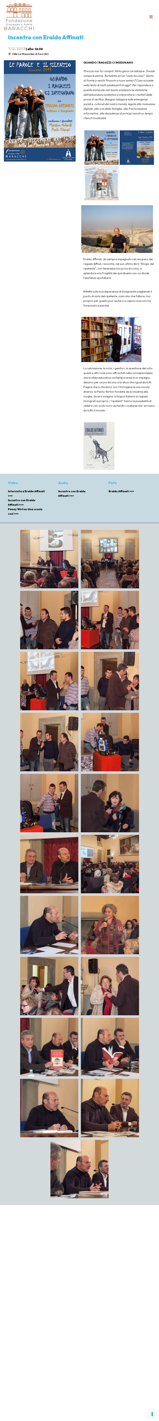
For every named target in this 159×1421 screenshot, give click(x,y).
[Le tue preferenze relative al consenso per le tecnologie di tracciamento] (152, 1414)
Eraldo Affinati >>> (121, 491)
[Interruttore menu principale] (151, 17)
